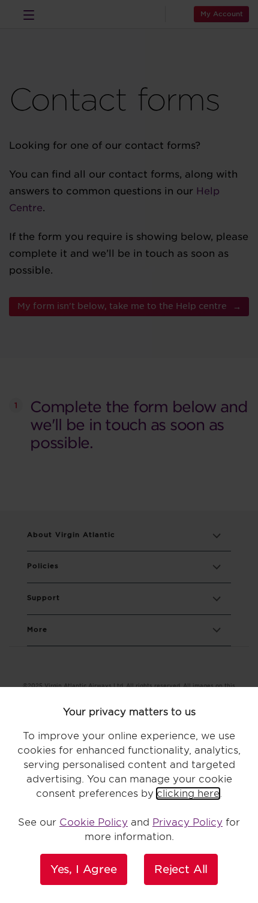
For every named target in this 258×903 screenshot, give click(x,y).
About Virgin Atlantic (71, 535)
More (37, 630)
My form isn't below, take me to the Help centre (122, 306)
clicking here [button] (188, 793)
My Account (221, 14)
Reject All (181, 869)
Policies (43, 566)
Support (43, 598)
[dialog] (129, 795)
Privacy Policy (187, 822)
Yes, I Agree (83, 869)
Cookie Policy (93, 822)
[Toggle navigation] (28, 14)
